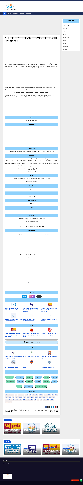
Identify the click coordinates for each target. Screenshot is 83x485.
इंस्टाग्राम (32, 296)
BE (30, 394)
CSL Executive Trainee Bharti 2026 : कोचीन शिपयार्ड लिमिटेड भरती (31, 430)
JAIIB (50, 397)
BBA (19, 394)
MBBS (17, 399)
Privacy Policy (6, 463)
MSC (44, 399)
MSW (48, 399)
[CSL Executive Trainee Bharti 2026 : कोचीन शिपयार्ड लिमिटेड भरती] (13, 315)
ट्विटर (39, 296)
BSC (45, 394)
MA (9, 399)
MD (35, 399)
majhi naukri (23, 67)
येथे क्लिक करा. (46, 234)
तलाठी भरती (46, 381)
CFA (6, 397)
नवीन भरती (9, 13)
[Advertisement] (31, 27)
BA (16, 394)
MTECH (52, 399)
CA (52, 394)
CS (13, 397)
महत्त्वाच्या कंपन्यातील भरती (41, 386)
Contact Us (5, 465)
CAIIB (56, 394)
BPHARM (41, 394)
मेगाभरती (64, 40)
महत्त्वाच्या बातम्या (28, 13)
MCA (20, 399)
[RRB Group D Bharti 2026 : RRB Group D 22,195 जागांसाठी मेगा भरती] (50, 330)
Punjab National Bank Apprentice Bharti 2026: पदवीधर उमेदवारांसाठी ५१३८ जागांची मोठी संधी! (49, 310)
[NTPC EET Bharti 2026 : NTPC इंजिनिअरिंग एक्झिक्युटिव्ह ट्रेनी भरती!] (13, 304)
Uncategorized (66, 25)
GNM (40, 397)
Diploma (20, 397)
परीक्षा (64, 31)
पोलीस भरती (20, 381)
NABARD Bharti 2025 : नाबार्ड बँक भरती (31, 356)
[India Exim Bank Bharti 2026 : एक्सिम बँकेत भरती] (50, 315)
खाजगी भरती (22, 13)
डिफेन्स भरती (29, 377)
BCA (23, 394)
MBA (13, 399)
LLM (6, 399)
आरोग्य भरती (38, 377)
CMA (10, 397)
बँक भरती (54, 381)
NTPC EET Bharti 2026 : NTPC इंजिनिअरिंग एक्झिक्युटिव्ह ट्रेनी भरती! (12, 452)
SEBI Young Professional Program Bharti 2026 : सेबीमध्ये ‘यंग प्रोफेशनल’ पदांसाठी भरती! (31, 310)
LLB (53, 397)
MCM (24, 399)
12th (13, 394)
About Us (5, 460)
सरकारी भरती (15, 13)
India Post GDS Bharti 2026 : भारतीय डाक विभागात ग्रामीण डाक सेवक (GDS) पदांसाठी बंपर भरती (31, 335)
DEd (16, 397)
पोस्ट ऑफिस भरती (10, 381)
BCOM (27, 394)
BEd (33, 394)
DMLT (24, 397)
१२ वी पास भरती (20, 377)
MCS (32, 399)
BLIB (36, 394)
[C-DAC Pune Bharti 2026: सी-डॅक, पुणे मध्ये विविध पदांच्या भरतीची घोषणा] (32, 315)
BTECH (49, 394)
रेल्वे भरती (19, 386)
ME (38, 399)
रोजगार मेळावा (65, 46)
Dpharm (32, 397)
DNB (28, 397)
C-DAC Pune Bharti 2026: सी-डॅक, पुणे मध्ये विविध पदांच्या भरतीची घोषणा (50, 430)
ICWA (44, 397)
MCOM (28, 399)
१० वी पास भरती (10, 377)
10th (9, 394)
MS (41, 399)
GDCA (36, 397)
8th (6, 394)
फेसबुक (24, 296)
